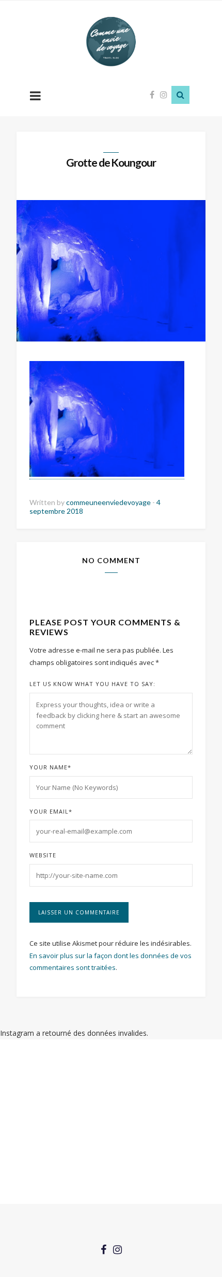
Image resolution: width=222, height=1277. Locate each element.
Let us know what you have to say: (92, 684)
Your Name (50, 767)
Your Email (50, 811)
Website (42, 855)
